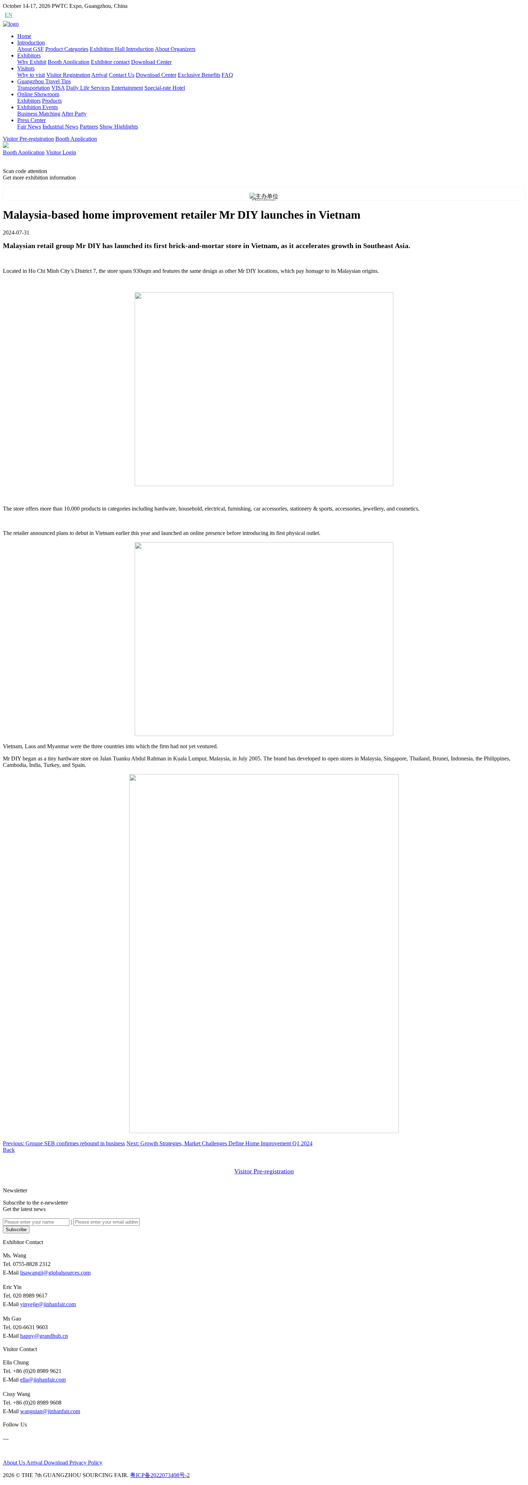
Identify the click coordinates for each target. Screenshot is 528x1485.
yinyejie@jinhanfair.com (48, 1304)
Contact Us (121, 75)
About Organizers (175, 49)
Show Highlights (118, 127)
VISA (58, 88)
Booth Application (68, 62)
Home (24, 36)
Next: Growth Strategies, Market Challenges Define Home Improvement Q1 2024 (219, 1143)
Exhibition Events (37, 107)
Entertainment (127, 88)
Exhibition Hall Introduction (122, 49)
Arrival (99, 75)
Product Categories (66, 49)
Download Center (151, 62)
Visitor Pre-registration (28, 139)
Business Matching (38, 114)
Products (52, 101)
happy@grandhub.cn (44, 1336)
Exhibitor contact (110, 62)
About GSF (30, 49)
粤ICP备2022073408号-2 (160, 1475)
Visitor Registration (68, 75)
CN (22, 15)
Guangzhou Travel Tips (44, 81)
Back (9, 1150)
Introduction (31, 42)
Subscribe (16, 1229)
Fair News (29, 127)
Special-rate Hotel (164, 88)
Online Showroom (38, 94)
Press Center (31, 120)
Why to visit (31, 75)
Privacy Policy (85, 1463)
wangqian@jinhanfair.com (50, 1411)
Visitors (25, 68)
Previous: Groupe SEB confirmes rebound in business (64, 1143)
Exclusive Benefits (199, 75)
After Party (74, 114)
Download (56, 1463)
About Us (14, 1463)
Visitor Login (61, 152)
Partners (89, 127)
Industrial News (60, 127)
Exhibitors (29, 55)
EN (9, 15)
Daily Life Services (88, 88)
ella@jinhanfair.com (43, 1380)
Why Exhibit (31, 62)
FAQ (227, 75)
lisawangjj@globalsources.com (55, 1273)
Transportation (33, 88)
